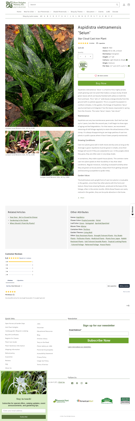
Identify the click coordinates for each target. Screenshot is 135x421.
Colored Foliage (77, 244)
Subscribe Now (98, 340)
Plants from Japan (113, 238)
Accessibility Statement (45, 353)
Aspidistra (80, 217)
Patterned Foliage (92, 244)
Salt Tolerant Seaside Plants (96, 241)
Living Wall (88, 232)
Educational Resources (45, 331)
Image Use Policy (43, 361)
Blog (38, 335)
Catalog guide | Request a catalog (16, 331)
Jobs (38, 324)
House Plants (105, 244)
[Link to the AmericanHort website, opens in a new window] (85, 401)
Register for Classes (12, 338)
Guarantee (8, 357)
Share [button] (82, 198)
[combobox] (74, 4)
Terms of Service (42, 364)
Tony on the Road (43, 342)
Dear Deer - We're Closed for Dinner (24, 217)
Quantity (80, 52)
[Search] (117, 4)
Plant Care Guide (11, 342)
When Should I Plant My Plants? (22, 223)
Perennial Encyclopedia (45, 350)
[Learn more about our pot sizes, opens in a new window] (129, 66)
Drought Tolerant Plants (103, 235)
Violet (98, 220)
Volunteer (40, 327)
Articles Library (42, 339)
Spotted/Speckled (102, 223)
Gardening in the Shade (19, 220)
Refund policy (10, 353)
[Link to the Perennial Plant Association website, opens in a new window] (60, 402)
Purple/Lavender (88, 220)
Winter (83, 226)
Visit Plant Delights (11, 327)
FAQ (6, 364)
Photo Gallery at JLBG (44, 346)
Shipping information (12, 349)
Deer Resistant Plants (84, 235)
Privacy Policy (41, 357)
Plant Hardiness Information (15, 346)
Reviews (8, 360)
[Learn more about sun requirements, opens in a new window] (127, 60)
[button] (30, 11)
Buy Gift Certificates (12, 335)
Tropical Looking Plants (117, 241)
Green (82, 223)
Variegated (89, 223)
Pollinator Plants (83, 238)
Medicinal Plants (97, 238)
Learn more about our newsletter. (79, 347)
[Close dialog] (46, 372)
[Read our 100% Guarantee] (83, 70)
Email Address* (75, 330)
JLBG (108, 12)
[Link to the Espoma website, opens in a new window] (107, 403)
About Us (8, 368)
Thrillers (86, 229)
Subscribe (24, 417)
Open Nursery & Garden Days (15, 323)
